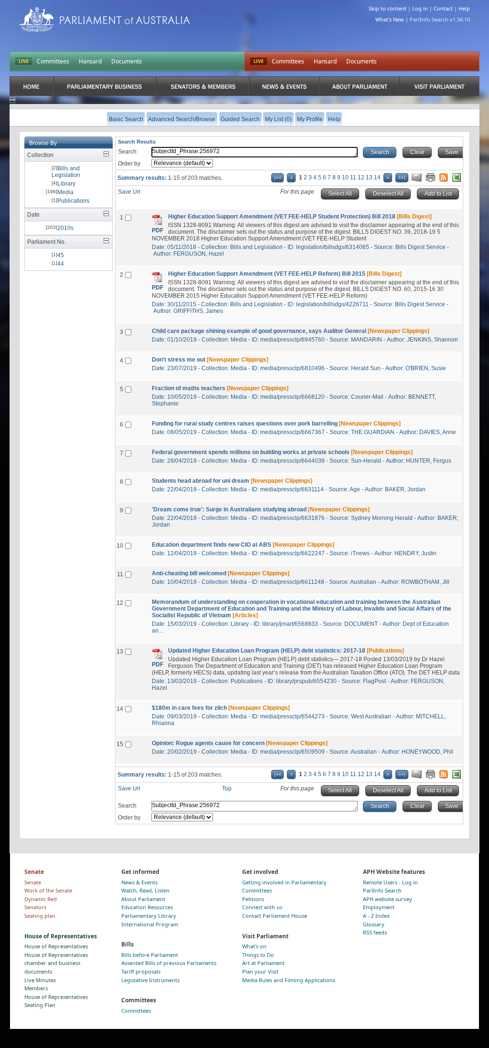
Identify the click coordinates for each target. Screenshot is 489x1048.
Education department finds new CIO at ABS (211, 544)
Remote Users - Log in (390, 882)
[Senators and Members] (202, 86)
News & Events (139, 882)
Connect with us (262, 907)
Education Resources (147, 907)
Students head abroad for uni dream (200, 480)
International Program (149, 924)
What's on (254, 946)
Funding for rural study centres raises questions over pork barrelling (245, 423)
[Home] (31, 86)
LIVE (23, 61)
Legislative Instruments (150, 980)
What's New (389, 19)
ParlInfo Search (382, 890)
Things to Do (258, 954)
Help (464, 8)
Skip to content (387, 8)
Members (36, 988)
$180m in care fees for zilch (189, 708)
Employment (378, 907)
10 (345, 177)
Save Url (129, 191)
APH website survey (387, 899)
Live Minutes (40, 980)
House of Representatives (56, 946)
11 (353, 177)
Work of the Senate (48, 890)
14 (377, 177)
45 (60, 255)
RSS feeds (375, 932)
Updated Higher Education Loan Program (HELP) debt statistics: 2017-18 (266, 650)
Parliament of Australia (104, 19)
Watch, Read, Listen (145, 890)
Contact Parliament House (274, 915)
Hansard (90, 61)
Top (227, 788)
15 (120, 744)
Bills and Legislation (66, 171)
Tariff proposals (140, 971)
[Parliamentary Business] (105, 86)
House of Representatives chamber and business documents (56, 963)
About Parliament (143, 899)
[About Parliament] (359, 86)
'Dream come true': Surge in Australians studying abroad (229, 509)
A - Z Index (376, 915)
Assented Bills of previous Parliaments (168, 962)
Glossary (373, 924)
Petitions (253, 899)
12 (361, 177)
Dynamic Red (40, 899)
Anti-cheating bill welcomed (189, 573)
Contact (443, 8)
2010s (65, 228)
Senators (35, 907)
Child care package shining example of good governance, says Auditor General (259, 331)
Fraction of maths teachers (188, 388)
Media (65, 192)
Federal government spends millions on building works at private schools (251, 452)
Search (127, 151)
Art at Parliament (263, 962)
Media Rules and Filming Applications (288, 980)
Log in (420, 8)
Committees (53, 61)
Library (66, 183)
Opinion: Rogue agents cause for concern (208, 743)
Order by (129, 163)
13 (369, 177)
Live (258, 61)
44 (60, 263)
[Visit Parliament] (439, 86)
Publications (73, 200)
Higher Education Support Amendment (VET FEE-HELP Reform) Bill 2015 (266, 273)
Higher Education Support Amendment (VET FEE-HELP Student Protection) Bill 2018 (281, 216)
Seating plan (39, 915)
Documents (126, 61)
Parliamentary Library (148, 915)
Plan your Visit (260, 971)
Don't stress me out (178, 359)
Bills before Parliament (149, 954)
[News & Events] (284, 86)
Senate (32, 882)
